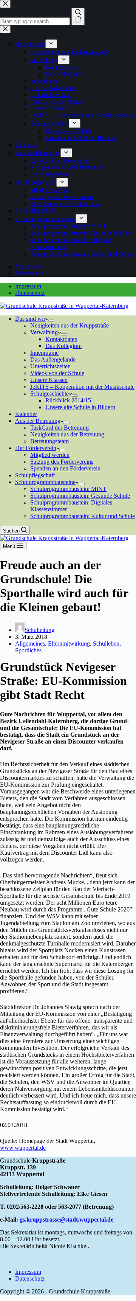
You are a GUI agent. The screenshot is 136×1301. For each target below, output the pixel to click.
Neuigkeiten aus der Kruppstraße (69, 325)
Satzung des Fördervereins (61, 461)
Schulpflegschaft (35, 475)
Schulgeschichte (49, 393)
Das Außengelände (53, 359)
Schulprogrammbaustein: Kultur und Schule (82, 516)
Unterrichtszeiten (50, 366)
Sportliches (28, 650)
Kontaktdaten (61, 339)
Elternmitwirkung (69, 643)
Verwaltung (44, 332)
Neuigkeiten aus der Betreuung (67, 434)
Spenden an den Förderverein (65, 468)
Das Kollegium (63, 346)
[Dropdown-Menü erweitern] (51, 321)
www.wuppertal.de (23, 1147)
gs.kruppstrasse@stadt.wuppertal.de (66, 1219)
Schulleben (106, 643)
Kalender (26, 414)
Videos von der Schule (57, 373)
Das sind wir (30, 318)
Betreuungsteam (49, 441)
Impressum (28, 286)
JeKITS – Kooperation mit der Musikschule (82, 386)
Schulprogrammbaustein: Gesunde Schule (80, 495)
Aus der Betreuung (37, 421)
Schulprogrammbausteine (45, 482)
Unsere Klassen (49, 380)
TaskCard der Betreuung (59, 427)
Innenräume (44, 352)
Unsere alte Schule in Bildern (80, 407)
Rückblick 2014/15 (68, 400)
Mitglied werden (50, 455)
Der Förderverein (35, 448)
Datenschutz (30, 293)
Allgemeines (30, 643)
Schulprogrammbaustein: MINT (68, 489)
